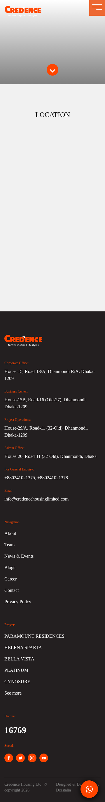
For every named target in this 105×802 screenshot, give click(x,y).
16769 (15, 730)
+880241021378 (52, 477)
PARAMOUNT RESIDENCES (34, 636)
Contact (11, 590)
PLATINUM (16, 670)
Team (9, 544)
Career (10, 578)
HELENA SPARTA (23, 647)
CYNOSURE (17, 681)
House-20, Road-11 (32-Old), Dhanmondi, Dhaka (50, 456)
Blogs (9, 567)
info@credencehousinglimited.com (36, 498)
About (10, 533)
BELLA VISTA (19, 658)
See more (13, 693)
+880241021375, (20, 477)
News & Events (19, 556)
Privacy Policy (17, 601)
